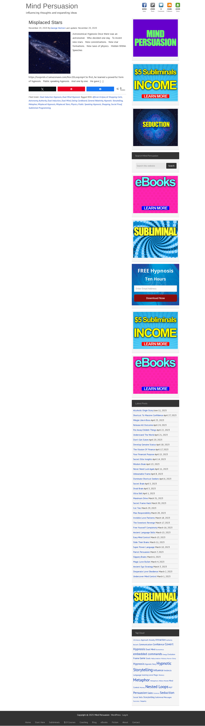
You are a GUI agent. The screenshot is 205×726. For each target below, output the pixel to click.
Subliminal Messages (163, 697)
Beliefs (135, 645)
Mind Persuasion (52, 6)
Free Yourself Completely (145, 527)
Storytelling (149, 697)
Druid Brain (138, 488)
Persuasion (140, 693)
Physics (74, 104)
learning (145, 675)
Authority (43, 100)
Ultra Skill (138, 493)
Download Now (155, 298)
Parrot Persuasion (141, 552)
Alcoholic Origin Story (143, 410)
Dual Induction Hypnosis (50, 97)
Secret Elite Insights (142, 459)
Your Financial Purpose (143, 454)
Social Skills (138, 697)
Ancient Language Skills (144, 532)
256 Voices (136, 640)
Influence (158, 670)
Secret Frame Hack (142, 503)
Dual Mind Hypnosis (71, 97)
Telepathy (143, 701)
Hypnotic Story (150, 664)
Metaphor (33, 104)
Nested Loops (156, 686)
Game (142, 658)
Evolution (171, 654)
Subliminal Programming (40, 107)
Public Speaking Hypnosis (89, 104)
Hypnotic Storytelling (113, 100)
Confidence (158, 644)
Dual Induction (54, 100)
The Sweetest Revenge (144, 522)
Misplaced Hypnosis (46, 104)
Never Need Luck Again (144, 469)
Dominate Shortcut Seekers (146, 478)
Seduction (167, 692)
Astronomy (33, 100)
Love (151, 675)
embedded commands (147, 654)
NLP (170, 687)
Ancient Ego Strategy (143, 566)
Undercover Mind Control (144, 576)
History (163, 658)
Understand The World (143, 434)
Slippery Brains (140, 556)
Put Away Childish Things (144, 429)
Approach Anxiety (148, 640)
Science (156, 693)
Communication (145, 644)
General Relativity (95, 100)
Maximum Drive (140, 498)
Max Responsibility (141, 512)
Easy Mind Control (141, 537)
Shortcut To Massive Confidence (148, 415)
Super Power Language (144, 547)
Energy (165, 654)
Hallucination (156, 658)
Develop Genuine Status (144, 444)
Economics (160, 649)
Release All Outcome (143, 425)
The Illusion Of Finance (144, 449)
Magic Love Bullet (141, 561)
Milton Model (164, 681)
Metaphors (154, 681)
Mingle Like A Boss (141, 420)
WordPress (116, 714)
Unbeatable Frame (142, 473)
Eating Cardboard (79, 100)
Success (136, 701)
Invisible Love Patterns (144, 517)
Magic (156, 675)
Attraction (160, 639)
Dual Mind (66, 100)
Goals (148, 658)
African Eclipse (99, 97)
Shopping (106, 104)
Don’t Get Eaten (141, 439)
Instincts (168, 670)
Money (142, 687)
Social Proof (116, 104)
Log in (125, 714)
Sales (150, 692)
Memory (161, 675)
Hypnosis (138, 664)
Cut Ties (137, 508)
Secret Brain (138, 483)
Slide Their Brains (141, 542)
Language (137, 675)
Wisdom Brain (139, 464)
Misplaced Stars (45, 22)
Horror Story (171, 658)
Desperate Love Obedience (145, 571)
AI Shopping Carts (114, 97)
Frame (136, 658)
